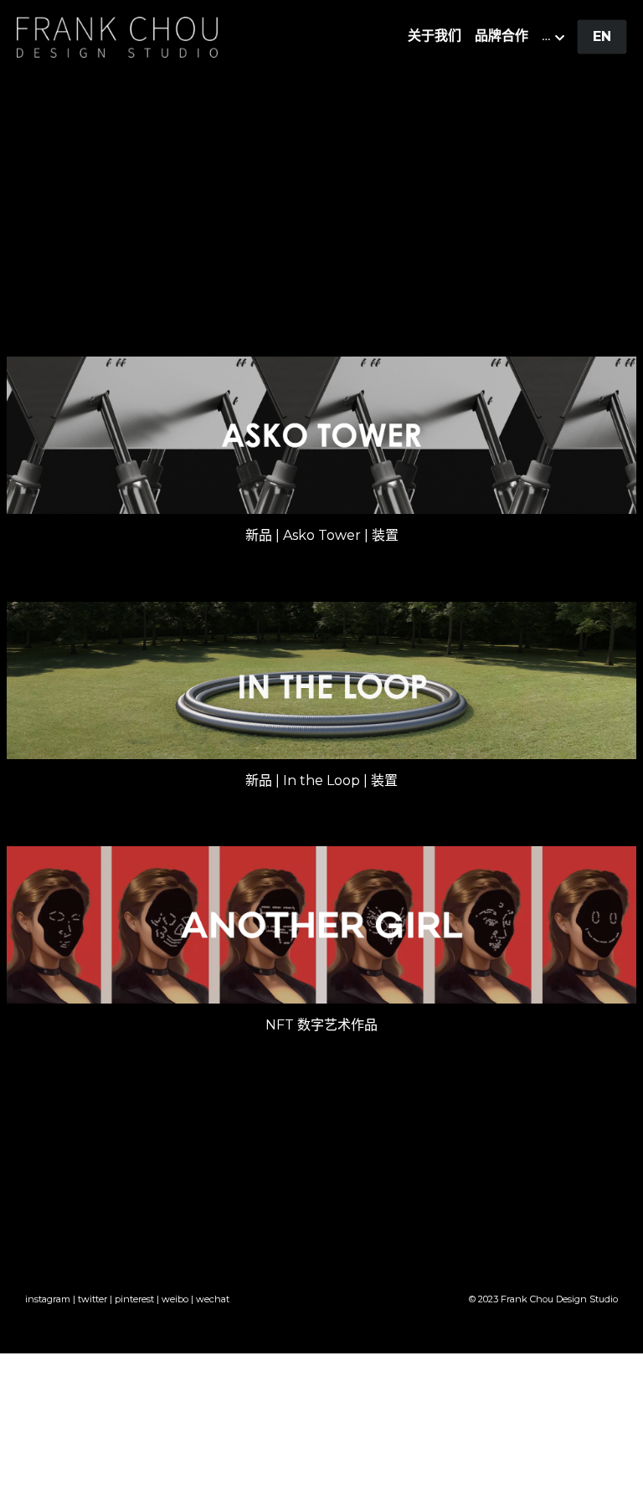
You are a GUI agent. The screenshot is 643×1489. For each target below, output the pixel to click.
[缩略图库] (322, 435)
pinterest (134, 1299)
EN (602, 36)
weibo (175, 1299)
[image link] (117, 35)
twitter (92, 1299)
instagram (47, 1299)
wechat (212, 1299)
